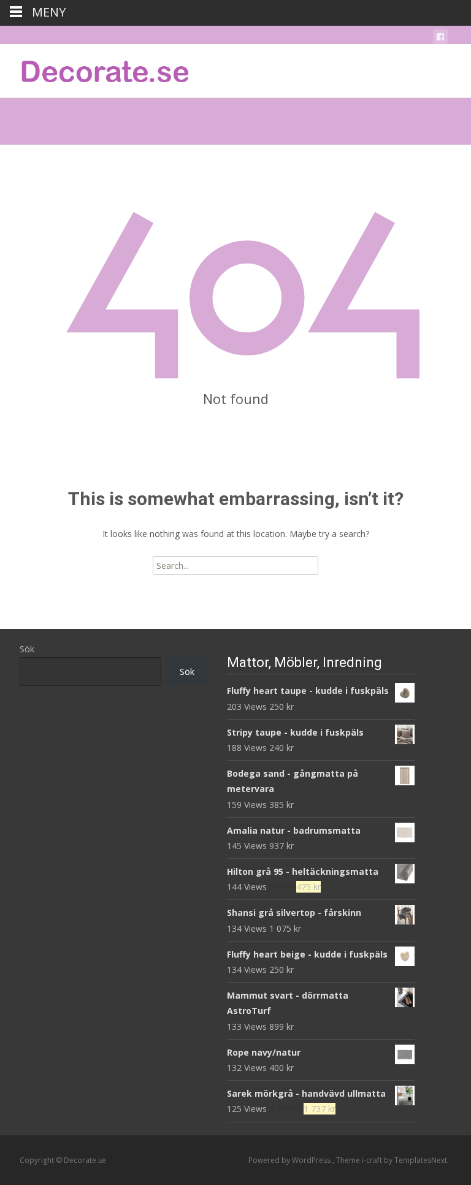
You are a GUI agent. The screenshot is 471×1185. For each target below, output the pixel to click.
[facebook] (440, 39)
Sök (27, 649)
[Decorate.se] (95, 68)
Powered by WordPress (290, 1160)
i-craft (373, 1160)
